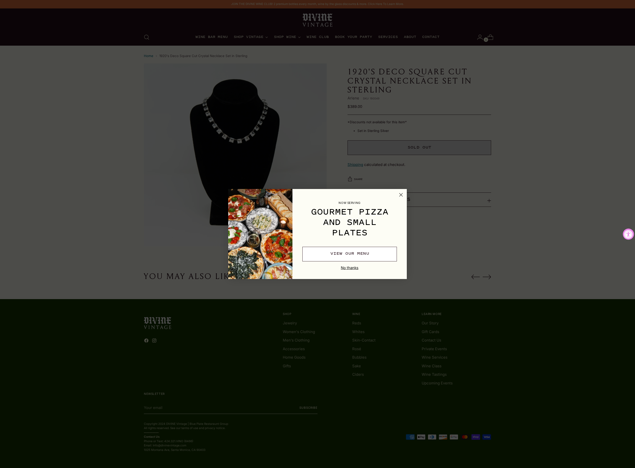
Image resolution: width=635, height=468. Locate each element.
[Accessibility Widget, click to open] (628, 234)
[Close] (401, 195)
